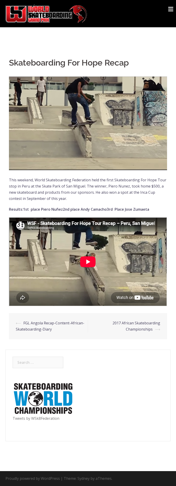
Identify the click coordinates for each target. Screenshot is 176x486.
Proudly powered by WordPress (33, 478)
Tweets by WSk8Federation (36, 418)
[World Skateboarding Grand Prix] (46, 13)
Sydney (83, 478)
